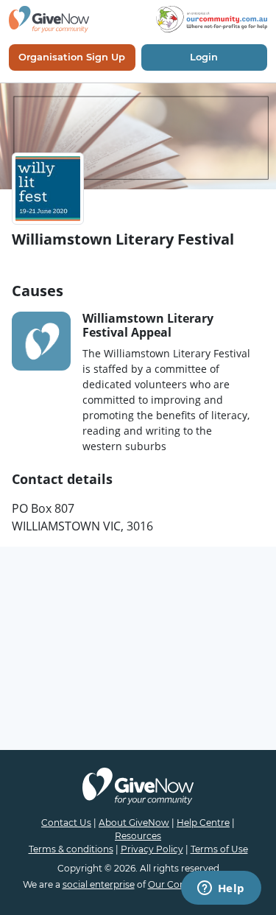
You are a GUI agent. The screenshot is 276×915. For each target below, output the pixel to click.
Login (204, 57)
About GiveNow (134, 822)
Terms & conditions (71, 849)
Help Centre (203, 822)
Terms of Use (219, 849)
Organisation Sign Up (71, 57)
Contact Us (66, 822)
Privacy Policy (152, 849)
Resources (138, 835)
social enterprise (99, 884)
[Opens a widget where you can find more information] (220, 889)
